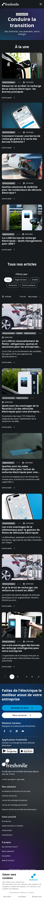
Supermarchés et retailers (12, 826)
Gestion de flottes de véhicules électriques (19, 809)
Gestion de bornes (9, 796)
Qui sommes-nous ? (10, 847)
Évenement (13, 285)
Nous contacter (20, 715)
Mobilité (35, 280)
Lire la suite (6, 97)
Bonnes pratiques (28, 285)
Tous (8, 280)
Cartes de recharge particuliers (14, 805)
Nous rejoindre (8, 851)
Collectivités (7, 830)
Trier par (22, 296)
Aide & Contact (8, 860)
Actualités (6, 856)
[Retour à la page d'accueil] (10, 4)
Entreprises (6, 821)
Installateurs (7, 835)
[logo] (22, 763)
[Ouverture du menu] (40, 4)
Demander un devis (20, 708)
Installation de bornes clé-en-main (16, 791)
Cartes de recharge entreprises (14, 800)
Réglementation (21, 280)
